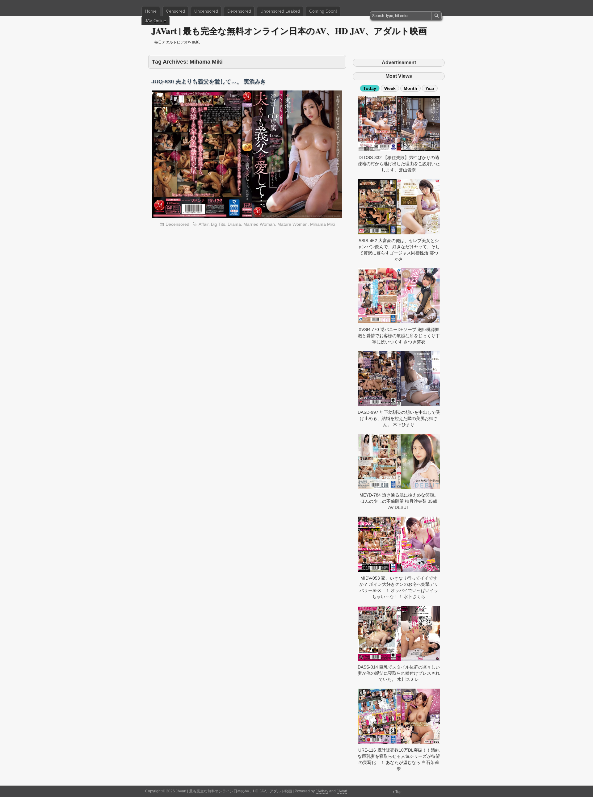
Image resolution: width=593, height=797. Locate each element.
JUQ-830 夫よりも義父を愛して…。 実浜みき (208, 81)
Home (151, 11)
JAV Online (155, 20)
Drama (234, 224)
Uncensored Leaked (280, 11)
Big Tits (218, 224)
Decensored (239, 11)
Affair (203, 224)
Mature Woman (292, 224)
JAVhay (322, 791)
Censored (175, 11)
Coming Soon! (323, 11)
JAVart (342, 791)
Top (398, 792)
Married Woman (259, 224)
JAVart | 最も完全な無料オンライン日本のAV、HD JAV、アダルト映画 (289, 30)
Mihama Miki (322, 224)
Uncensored (206, 11)
